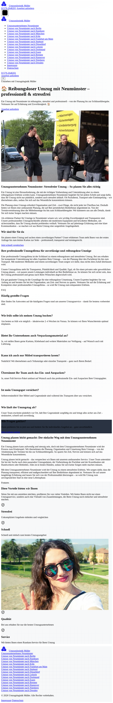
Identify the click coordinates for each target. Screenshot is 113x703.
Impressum (12, 65)
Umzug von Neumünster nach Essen (24, 52)
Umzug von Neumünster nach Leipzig (25, 47)
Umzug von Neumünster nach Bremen (25, 55)
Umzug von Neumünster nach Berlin (24, 28)
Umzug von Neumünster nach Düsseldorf (26, 44)
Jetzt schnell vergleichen (12, 245)
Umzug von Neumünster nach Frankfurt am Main (30, 39)
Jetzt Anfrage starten (10, 432)
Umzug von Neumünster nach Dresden (25, 62)
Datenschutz (13, 68)
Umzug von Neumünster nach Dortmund (26, 49)
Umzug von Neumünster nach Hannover (26, 57)
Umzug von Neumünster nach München (25, 33)
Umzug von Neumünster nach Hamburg (25, 31)
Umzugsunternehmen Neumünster (23, 25)
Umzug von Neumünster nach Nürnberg (26, 60)
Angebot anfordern (25, 8)
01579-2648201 (8, 8)
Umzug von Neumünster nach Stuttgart (25, 41)
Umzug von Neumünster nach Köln (23, 36)
